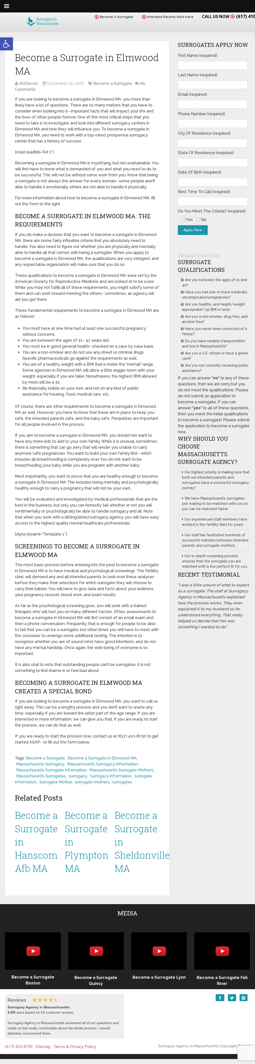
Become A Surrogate (116, 17)
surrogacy (78, 776)
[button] (6, 43)
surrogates (122, 782)
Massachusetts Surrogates (41, 776)
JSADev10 (28, 83)
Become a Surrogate (112, 83)
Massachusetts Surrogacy (40, 764)
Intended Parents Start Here (169, 17)
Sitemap (43, 1046)
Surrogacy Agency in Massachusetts (188, 1046)
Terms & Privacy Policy (199, 255)
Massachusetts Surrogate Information (51, 770)
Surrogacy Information (110, 776)
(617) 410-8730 (18, 1046)
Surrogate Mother (55, 782)
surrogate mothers (92, 782)
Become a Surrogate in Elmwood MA (102, 758)
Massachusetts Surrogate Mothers (121, 770)
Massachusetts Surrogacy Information (102, 764)
